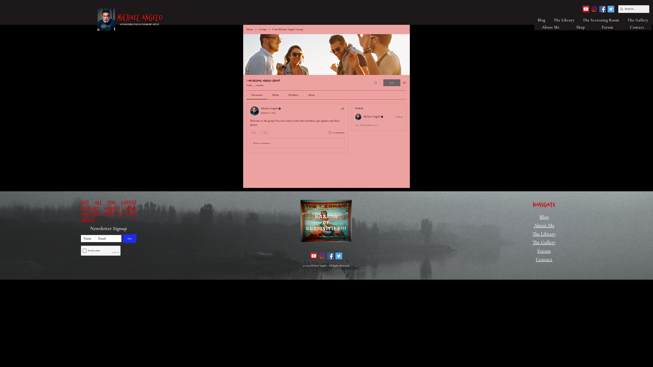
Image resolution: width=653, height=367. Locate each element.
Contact (544, 259)
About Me (544, 225)
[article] (297, 128)
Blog (544, 217)
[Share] (343, 109)
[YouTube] (586, 9)
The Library (544, 234)
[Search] (376, 82)
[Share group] (404, 83)
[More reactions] (264, 132)
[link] (256, 95)
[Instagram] (594, 9)
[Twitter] (611, 9)
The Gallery (544, 242)
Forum (544, 251)
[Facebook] (602, 9)
